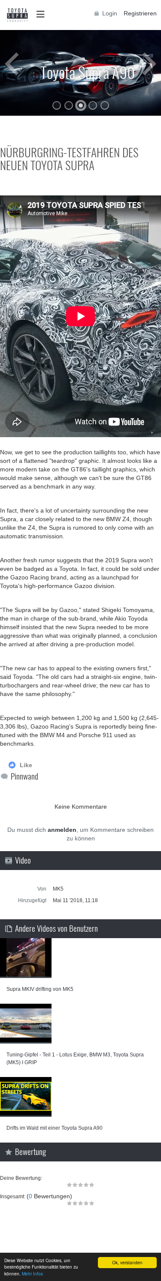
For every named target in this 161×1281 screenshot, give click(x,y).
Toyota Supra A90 (87, 71)
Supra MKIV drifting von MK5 (39, 989)
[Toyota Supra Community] (17, 15)
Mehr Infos (32, 1273)
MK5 (58, 889)
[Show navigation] (42, 14)
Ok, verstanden (127, 1262)
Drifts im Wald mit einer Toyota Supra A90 (54, 1128)
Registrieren (140, 13)
